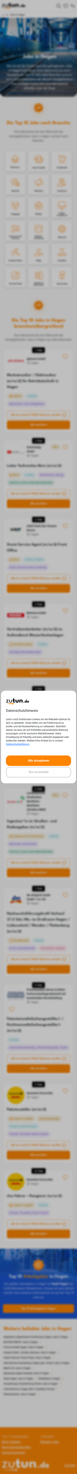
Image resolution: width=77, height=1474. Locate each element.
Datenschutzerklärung (17, 744)
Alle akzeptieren (38, 760)
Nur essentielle (39, 772)
